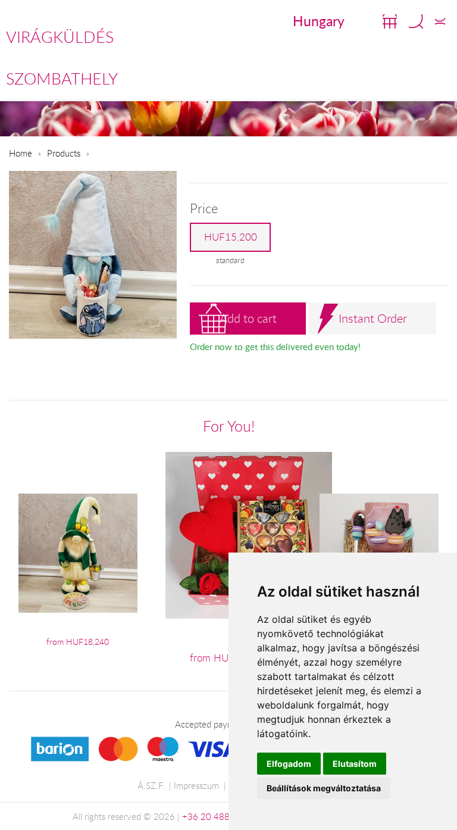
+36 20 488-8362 (218, 816)
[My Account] (440, 21)
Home (20, 153)
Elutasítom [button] (355, 764)
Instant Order (373, 318)
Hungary (319, 21)
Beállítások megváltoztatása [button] (324, 788)
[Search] (416, 21)
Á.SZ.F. (150, 785)
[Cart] (390, 21)
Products (63, 153)
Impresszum (196, 785)
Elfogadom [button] (289, 764)
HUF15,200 (230, 237)
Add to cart (248, 318)
